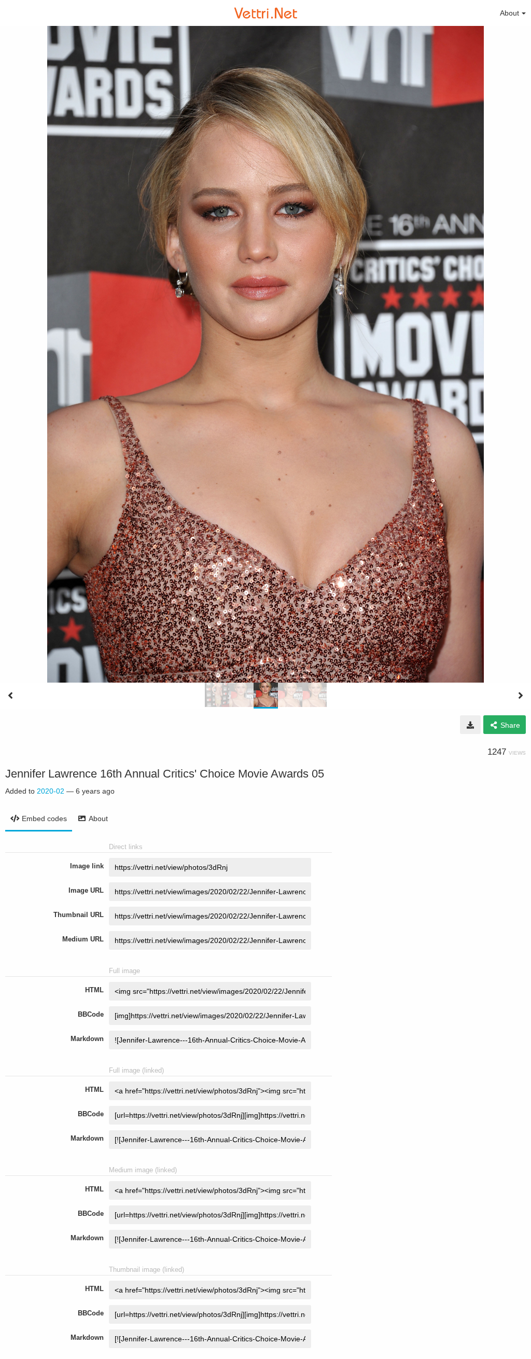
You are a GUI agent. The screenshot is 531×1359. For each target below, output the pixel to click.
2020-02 (50, 791)
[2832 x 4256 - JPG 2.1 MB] (470, 724)
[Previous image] (10, 695)
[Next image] (520, 695)
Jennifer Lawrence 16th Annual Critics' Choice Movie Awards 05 (164, 773)
